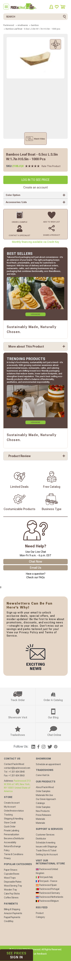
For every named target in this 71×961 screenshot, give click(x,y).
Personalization (11, 834)
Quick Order (10, 826)
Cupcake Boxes (11, 873)
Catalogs (40, 803)
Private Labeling (11, 830)
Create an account (35, 187)
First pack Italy (46, 877)
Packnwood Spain (48, 885)
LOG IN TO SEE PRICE (35, 180)
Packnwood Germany (49, 893)
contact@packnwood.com (17, 768)
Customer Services (45, 834)
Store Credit (10, 822)
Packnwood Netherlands (51, 897)
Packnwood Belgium (49, 901)
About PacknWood (45, 787)
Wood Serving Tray (13, 885)
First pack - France (48, 881)
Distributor (41, 838)
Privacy (7, 858)
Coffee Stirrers (11, 897)
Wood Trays (10, 877)
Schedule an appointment (48, 764)
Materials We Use (44, 795)
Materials (40, 819)
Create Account (11, 802)
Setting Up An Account (47, 854)
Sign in (16, 955)
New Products (43, 811)
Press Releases (43, 815)
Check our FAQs (35, 577)
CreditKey (8, 921)
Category (40, 917)
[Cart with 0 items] (64, 7)
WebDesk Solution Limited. (42, 957)
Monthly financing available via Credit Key (35, 241)
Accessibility (10, 842)
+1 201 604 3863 (17, 775)
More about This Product (26, 346)
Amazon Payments (13, 913)
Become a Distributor (14, 838)
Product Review (19, 456)
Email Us (35, 567)
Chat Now (35, 561)
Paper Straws (10, 870)
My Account (10, 806)
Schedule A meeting (45, 842)
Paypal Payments (12, 917)
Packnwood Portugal (49, 889)
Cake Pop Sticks (12, 893)
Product (40, 913)
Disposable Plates (12, 881)
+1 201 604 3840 (17, 771)
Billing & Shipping (12, 909)
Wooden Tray (10, 889)
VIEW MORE (35, 314)
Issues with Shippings (46, 846)
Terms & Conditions (13, 854)
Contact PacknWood (14, 764)
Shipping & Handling (13, 818)
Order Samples (43, 791)
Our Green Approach (46, 799)
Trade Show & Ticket (46, 850)
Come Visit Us (42, 775)
